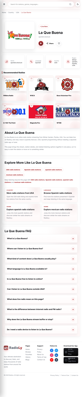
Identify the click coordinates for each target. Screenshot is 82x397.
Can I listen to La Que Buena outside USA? (26, 289)
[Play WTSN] (67, 111)
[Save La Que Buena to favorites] (59, 43)
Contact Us (41, 360)
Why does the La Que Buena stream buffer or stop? (30, 319)
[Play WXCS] (41, 84)
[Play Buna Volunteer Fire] (67, 84)
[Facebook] (51, 350)
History (28, 357)
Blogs (27, 360)
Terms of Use (41, 357)
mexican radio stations (14, 175)
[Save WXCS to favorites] (31, 78)
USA (17, 12)
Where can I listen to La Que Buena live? (25, 249)
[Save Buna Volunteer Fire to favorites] (58, 78)
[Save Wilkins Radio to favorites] (5, 78)
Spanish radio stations (32, 170)
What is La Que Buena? (17, 238)
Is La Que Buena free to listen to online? (25, 279)
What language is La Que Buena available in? (27, 269)
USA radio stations (13, 170)
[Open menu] (4, 4)
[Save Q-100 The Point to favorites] (5, 106)
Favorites (29, 354)
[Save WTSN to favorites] (58, 106)
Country (11, 12)
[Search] (70, 4)
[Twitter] (56, 350)
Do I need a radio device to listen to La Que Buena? (29, 329)
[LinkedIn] (56, 355)
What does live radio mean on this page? (25, 299)
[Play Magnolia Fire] (41, 111)
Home (4, 12)
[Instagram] (51, 355)
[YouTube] (51, 360)
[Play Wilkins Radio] (14, 84)
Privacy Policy (54, 375)
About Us (40, 354)
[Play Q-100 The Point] (14, 111)
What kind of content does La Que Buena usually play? (31, 259)
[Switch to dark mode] (77, 4)
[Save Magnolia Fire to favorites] (31, 106)
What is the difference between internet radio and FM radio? (34, 309)
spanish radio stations (53, 170)
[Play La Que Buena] (41, 43)
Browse (28, 352)
